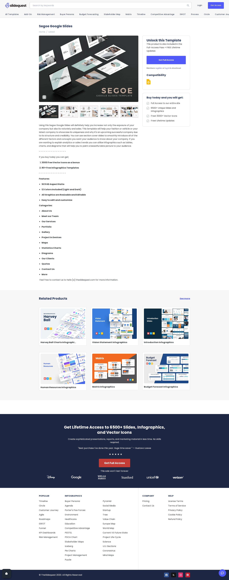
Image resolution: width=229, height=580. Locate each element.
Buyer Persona (67, 14)
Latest (51, 31)
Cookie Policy (175, 514)
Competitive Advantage (163, 14)
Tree (105, 514)
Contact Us (148, 505)
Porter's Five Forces (75, 510)
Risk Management (46, 14)
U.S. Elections (109, 546)
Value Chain (109, 519)
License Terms (175, 501)
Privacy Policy (175, 510)
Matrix (129, 14)
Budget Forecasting (89, 14)
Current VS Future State (115, 532)
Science (107, 541)
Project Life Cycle (112, 537)
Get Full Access (166, 60)
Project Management (76, 555)
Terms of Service (177, 505)
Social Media (109, 505)
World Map (108, 528)
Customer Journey (48, 510)
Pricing (145, 501)
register (158, 68)
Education (70, 523)
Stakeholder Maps (74, 541)
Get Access (216, 5)
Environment (71, 514)
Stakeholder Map (112, 14)
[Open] (6, 573)
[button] (135, 69)
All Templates (12, 14)
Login (199, 5)
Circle (207, 14)
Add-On (28, 14)
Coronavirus (109, 550)
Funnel (42, 528)
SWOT (183, 14)
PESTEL (68, 532)
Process (195, 14)
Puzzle (68, 559)
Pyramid (107, 501)
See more (185, 298)
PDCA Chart (71, 537)
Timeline (141, 14)
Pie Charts (70, 550)
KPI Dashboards (47, 532)
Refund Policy (175, 519)
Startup (107, 510)
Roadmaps (44, 519)
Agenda (69, 505)
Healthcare (71, 519)
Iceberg (69, 546)
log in (167, 68)
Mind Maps (108, 555)
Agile (41, 514)
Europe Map (109, 523)
